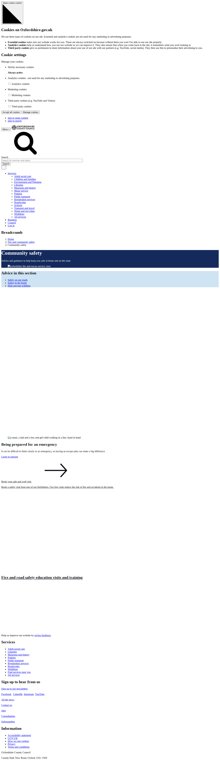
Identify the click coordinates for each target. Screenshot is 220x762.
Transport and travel (24, 208)
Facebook (6, 694)
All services (20, 217)
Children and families (25, 179)
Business (12, 219)
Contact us (6, 705)
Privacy (11, 744)
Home (11, 239)
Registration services (24, 199)
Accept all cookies (11, 112)
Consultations (8, 716)
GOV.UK (13, 738)
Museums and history (25, 188)
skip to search (15, 120)
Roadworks (20, 202)
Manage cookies (30, 112)
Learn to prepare (9, 456)
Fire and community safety (21, 242)
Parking (18, 193)
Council (12, 222)
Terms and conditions (18, 747)
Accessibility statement (19, 735)
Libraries (18, 185)
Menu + (6, 129)
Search (4, 157)
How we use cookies (18, 741)
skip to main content (18, 118)
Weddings (19, 214)
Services (12, 173)
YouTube (39, 694)
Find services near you (19, 672)
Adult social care (22, 176)
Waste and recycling (24, 211)
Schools (18, 205)
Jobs (3, 710)
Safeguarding (8, 721)
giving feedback (42, 635)
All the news (7, 699)
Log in (11, 225)
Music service (21, 190)
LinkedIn (18, 694)
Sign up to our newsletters (14, 688)
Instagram (29, 694)
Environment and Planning (27, 182)
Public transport (22, 196)
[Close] (3, 167)
